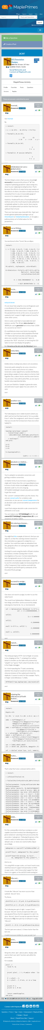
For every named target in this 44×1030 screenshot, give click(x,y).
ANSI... (13, 817)
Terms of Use (15, 1024)
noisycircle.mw (10, 302)
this (15, 536)
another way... (16, 400)
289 (19, 998)
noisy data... (15, 350)
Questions (30, 87)
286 (10, 998)
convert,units (14, 498)
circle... (13, 289)
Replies (14, 91)
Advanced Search (37, 25)
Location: (12, 67)
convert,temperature (30, 500)
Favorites (14, 87)
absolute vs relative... (19, 462)
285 (8, 998)
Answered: (15, 108)
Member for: (13, 64)
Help (36, 14)
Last (29, 998)
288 (16, 998)
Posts (22, 87)
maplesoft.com (36, 1021)
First (3, 998)
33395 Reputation (17, 59)
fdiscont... (15, 878)
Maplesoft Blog (37, 1012)
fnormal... (14, 105)
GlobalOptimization (22, 217)
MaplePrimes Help (21, 1018)
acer (20, 108)
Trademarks (28, 1024)
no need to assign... (18, 581)
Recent (26, 1015)
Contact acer (36, 60)
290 (21, 998)
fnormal (10, 119)
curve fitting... (16, 228)
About (41, 14)
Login (18, 14)
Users (20, 1012)
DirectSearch (9, 217)
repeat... (14, 643)
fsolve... (14, 756)
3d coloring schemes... (19, 523)
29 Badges (14, 62)
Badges (20, 1015)
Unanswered (28, 1012)
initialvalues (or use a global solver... (19, 168)
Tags (16, 1012)
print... (13, 939)
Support (31, 14)
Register (24, 14)
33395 (23, 108)
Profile (6, 87)
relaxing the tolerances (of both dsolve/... (18, 696)
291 (24, 998)
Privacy (22, 1024)
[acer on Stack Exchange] (11, 76)
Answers (6, 91)
